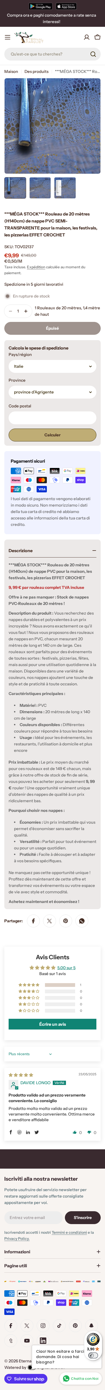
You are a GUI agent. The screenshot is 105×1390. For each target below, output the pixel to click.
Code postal (20, 405)
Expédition (36, 267)
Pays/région (20, 354)
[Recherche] (93, 54)
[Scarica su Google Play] (40, 6)
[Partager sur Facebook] (33, 921)
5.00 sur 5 (66, 967)
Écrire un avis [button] (52, 1024)
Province (17, 380)
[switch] (93, 1355)
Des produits (36, 71)
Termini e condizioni (69, 1232)
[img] (21, 1074)
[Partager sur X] (49, 921)
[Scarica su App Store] (66, 6)
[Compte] (86, 37)
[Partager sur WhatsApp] (81, 921)
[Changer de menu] (7, 37)
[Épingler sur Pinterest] (65, 921)
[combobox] (52, 54)
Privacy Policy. (17, 1238)
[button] (29, 985)
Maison (11, 71)
